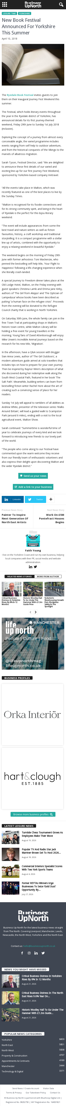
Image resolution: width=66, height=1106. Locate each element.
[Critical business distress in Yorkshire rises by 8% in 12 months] (11, 589)
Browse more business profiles (31, 814)
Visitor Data (48, 1088)
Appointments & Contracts (16, 1060)
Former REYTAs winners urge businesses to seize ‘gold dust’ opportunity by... (39, 886)
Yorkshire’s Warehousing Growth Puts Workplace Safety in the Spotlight (54, 602)
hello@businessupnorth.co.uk (39, 946)
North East (7, 1045)
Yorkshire (24, 13)
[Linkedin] (31, 567)
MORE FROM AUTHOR (48, 576)
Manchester (8, 1066)
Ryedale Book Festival (20, 95)
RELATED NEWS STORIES (19, 576)
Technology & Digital (12, 1071)
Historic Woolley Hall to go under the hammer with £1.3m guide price (32, 601)
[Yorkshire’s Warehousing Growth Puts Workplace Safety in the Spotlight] (54, 589)
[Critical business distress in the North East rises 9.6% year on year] (10, 997)
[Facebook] (22, 953)
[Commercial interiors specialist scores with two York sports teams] (10, 871)
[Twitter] (35, 567)
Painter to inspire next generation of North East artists (15, 518)
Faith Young (33, 550)
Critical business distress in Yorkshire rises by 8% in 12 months (11, 601)
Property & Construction (14, 1055)
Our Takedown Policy (36, 1092)
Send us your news (35, 475)
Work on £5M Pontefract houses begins (51, 518)
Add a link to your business (35, 487)
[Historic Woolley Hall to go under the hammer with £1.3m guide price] (33, 589)
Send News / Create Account (25, 1088)
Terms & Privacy (14, 1092)
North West (8, 1050)
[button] (60, 5)
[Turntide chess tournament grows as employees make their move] (10, 837)
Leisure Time (9, 13)
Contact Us (55, 1092)
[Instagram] (29, 953)
